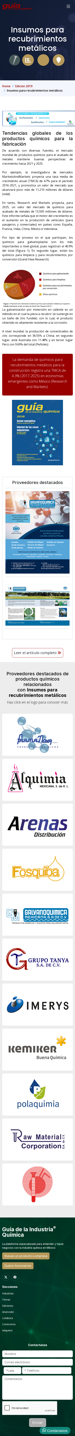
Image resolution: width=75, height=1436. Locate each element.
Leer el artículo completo (36, 652)
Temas (6, 1299)
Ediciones (7, 1306)
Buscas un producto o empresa (26, 1256)
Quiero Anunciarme (18, 1266)
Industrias (8, 1293)
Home (6, 86)
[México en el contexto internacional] (58, 60)
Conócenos (9, 1324)
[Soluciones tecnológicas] (43, 60)
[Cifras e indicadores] (28, 60)
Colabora (7, 1318)
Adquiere (7, 1330)
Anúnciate (8, 1312)
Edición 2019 (23, 86)
